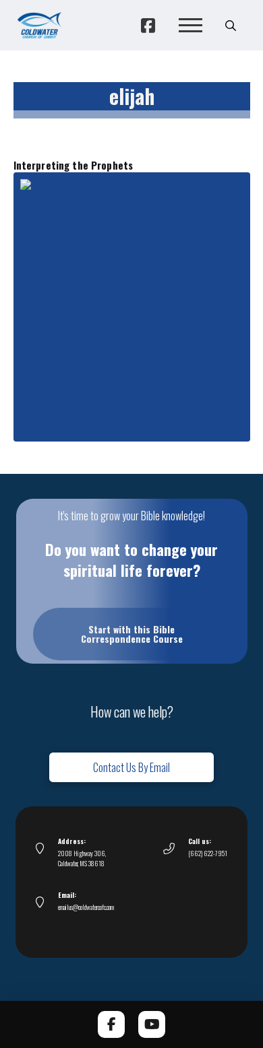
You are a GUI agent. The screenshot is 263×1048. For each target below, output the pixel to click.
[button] (190, 25)
